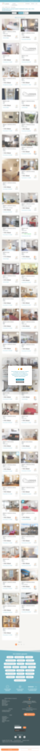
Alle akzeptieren (20, 379)
